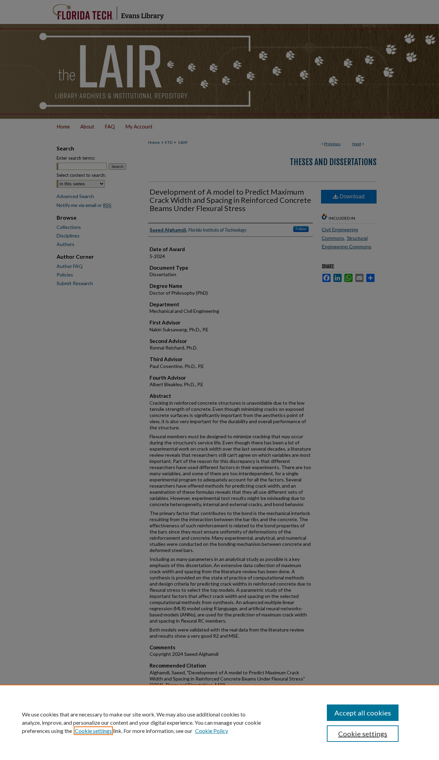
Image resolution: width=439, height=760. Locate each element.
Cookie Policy (211, 730)
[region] (219, 722)
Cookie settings (93, 730)
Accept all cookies (362, 713)
